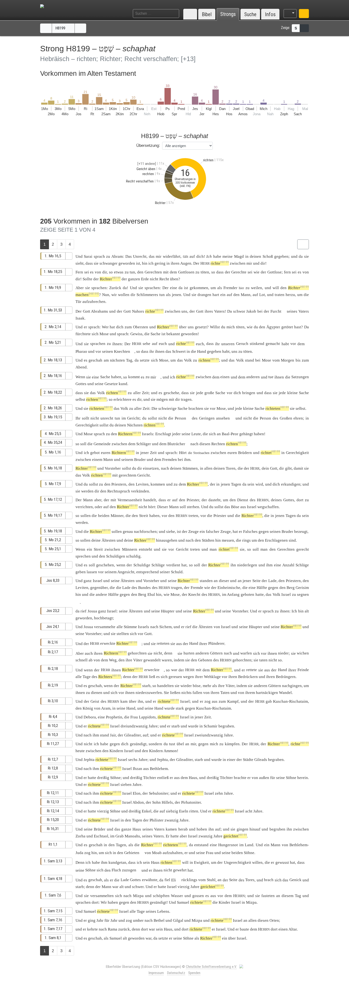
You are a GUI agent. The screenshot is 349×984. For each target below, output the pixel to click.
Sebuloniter (158, 793)
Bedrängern (286, 676)
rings (246, 540)
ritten (193, 811)
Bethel (159, 920)
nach (194, 444)
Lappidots (147, 717)
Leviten (142, 484)
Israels (147, 434)
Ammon (170, 751)
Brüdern (245, 452)
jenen (176, 294)
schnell (81, 660)
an (219, 880)
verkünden (140, 491)
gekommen (199, 288)
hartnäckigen (267, 692)
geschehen (105, 565)
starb (146, 685)
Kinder (224, 902)
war (174, 670)
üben (174, 279)
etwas (118, 272)
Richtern (129, 434)
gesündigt (138, 744)
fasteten (268, 895)
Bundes (144, 587)
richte (220, 263)
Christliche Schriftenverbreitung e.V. (211, 967)
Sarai (88, 256)
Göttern (216, 653)
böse (197, 685)
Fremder (230, 288)
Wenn (80, 377)
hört (151, 507)
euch (163, 343)
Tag (129, 360)
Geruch (242, 343)
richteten (101, 408)
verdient (173, 565)
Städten (208, 540)
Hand (201, 351)
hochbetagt (103, 618)
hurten (189, 653)
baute (244, 929)
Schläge (158, 565)
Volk (188, 360)
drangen (204, 294)
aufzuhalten (173, 852)
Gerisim (302, 587)
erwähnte (149, 880)
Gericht (133, 418)
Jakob (251, 311)
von (97, 660)
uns (191, 327)
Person (180, 418)
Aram (105, 708)
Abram (117, 256)
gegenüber (99, 587)
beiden (103, 515)
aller (137, 393)
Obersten (140, 327)
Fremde (197, 587)
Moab (157, 852)
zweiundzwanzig (209, 735)
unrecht (106, 418)
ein (223, 294)
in (191, 862)
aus (214, 701)
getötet (287, 327)
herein (302, 777)
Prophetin (114, 717)
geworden (126, 263)
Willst (215, 327)
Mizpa (138, 895)
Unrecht (139, 256)
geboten (247, 594)
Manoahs (132, 836)
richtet (270, 452)
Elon (137, 793)
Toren (231, 468)
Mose (104, 334)
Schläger (143, 444)
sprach (99, 256)
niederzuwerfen (149, 692)
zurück (124, 929)
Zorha (80, 836)
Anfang (233, 594)
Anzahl (288, 565)
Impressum (156, 973)
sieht (79, 263)
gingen (242, 829)
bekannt (173, 334)
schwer (138, 886)
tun (132, 272)
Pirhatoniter (191, 802)
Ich (209, 256)
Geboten (205, 660)
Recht (164, 279)
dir (139, 399)
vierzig (103, 811)
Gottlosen (186, 272)
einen (225, 377)
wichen (303, 653)
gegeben (281, 256)
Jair (113, 735)
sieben (126, 784)
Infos (270, 14)
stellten (123, 633)
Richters (109, 676)
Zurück (115, 288)
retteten (163, 643)
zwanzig (172, 820)
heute (80, 751)
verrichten (84, 507)
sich (100, 870)
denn (168, 653)
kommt (134, 377)
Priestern (118, 484)
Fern (79, 272)
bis (298, 360)
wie (250, 327)
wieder (186, 685)
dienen (96, 692)
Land (249, 845)
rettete (251, 670)
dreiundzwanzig (134, 726)
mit (166, 272)
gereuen (175, 676)
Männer (117, 515)
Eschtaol (101, 836)
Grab (119, 836)
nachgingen (292, 685)
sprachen (99, 288)
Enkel (146, 811)
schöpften (161, 895)
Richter (110, 279)
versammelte (104, 627)
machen (87, 294)
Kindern (116, 751)
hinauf (255, 829)
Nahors (138, 311)
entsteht (145, 549)
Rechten (218, 444)
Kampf (233, 701)
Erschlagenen (276, 540)
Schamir (210, 726)
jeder (176, 434)
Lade (272, 580)
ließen (175, 692)
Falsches (250, 531)
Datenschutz (176, 973)
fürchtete (83, 334)
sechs (132, 759)
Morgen (287, 360)
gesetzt (201, 327)
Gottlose (274, 272)
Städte (248, 759)
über (183, 327)
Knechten (122, 351)
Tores (250, 880)
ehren (298, 418)
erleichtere (122, 399)
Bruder (140, 459)
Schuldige (141, 565)
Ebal (151, 594)
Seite (233, 880)
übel (180, 744)
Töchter (149, 777)
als (106, 938)
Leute (196, 434)
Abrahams (99, 311)
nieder (283, 653)
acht (248, 811)
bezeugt (300, 531)
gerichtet (235, 836)
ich (96, 744)
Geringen (207, 418)
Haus (136, 829)
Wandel (285, 692)
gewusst (282, 862)
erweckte (107, 643)
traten (279, 294)
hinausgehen (166, 540)
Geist (94, 701)
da (125, 288)
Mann (245, 294)
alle (120, 627)
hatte (92, 777)
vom (276, 360)
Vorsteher (113, 468)
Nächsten (135, 425)
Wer (105, 327)
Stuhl (211, 880)
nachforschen (145, 531)
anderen (253, 377)
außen (264, 777)
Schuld (177, 572)
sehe (146, 343)
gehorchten (137, 653)
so (111, 272)
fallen (197, 692)
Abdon (138, 802)
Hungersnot (228, 845)
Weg (113, 660)
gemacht (273, 343)
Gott (86, 311)
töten (205, 272)
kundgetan (117, 862)
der (212, 484)
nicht (154, 279)
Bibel (207, 14)
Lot (262, 294)
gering (160, 263)
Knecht (194, 594)
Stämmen (190, 468)
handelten (165, 685)
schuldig (133, 556)
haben (116, 377)
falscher (212, 531)
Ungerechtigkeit (237, 862)
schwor (239, 311)
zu (108, 256)
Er (168, 836)
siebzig (172, 811)
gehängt (246, 434)
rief (83, 611)
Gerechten (153, 272)
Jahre (153, 726)
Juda (79, 852)
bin (144, 263)
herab (183, 829)
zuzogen (129, 870)
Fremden (169, 459)
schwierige (167, 408)
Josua (92, 611)
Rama (112, 929)
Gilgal (178, 920)
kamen (171, 829)
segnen (303, 594)
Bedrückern (248, 676)
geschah (95, 360)
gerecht (302, 549)
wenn (120, 565)
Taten (225, 692)
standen (206, 580)
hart (215, 294)
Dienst (242, 500)
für (106, 920)
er (186, 852)
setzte (145, 360)
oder (98, 507)
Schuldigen (115, 556)
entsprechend (147, 572)
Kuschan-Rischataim (290, 701)
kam (123, 701)
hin (94, 852)
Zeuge (193, 531)
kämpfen (232, 744)
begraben (226, 726)
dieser (224, 580)
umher (138, 920)
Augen (185, 263)
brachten (196, 408)
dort (300, 500)
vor (293, 343)
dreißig (103, 777)
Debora (90, 717)
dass (89, 263)
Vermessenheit (130, 500)
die (240, 468)
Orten (274, 920)
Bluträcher (176, 444)
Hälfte (262, 587)
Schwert (179, 351)
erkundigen (290, 484)
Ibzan (137, 768)
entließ (163, 777)
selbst (80, 399)
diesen (204, 444)
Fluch (116, 870)
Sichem (165, 627)
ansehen (223, 418)
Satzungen (300, 377)
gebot (95, 452)
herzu (290, 294)
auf (192, 256)
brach (269, 880)
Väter (137, 660)
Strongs (228, 14)
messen (228, 540)
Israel (251, 507)
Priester (193, 500)
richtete (168, 701)
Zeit (145, 393)
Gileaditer (132, 735)
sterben (193, 507)
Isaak (80, 318)
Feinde (303, 670)
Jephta (89, 759)
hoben (202, 829)
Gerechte (238, 272)
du (223, 327)
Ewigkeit (201, 862)
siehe (170, 531)
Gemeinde (102, 444)
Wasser (177, 895)
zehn (219, 793)
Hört (183, 452)
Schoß (268, 256)
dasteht (214, 500)
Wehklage (212, 676)
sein (250, 484)
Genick (295, 880)
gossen (198, 895)
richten (208, 360)
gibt (288, 468)
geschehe (171, 393)
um (254, 540)
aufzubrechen (93, 301)
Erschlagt (163, 434)
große (209, 393)
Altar (292, 929)
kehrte (92, 929)
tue (271, 377)
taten (263, 660)
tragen (186, 399)
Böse (235, 507)
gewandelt (152, 660)
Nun (105, 294)
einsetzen (151, 468)
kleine (292, 393)
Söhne (115, 777)
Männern (129, 549)
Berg (291, 587)
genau (128, 531)
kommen (158, 484)
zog (207, 701)
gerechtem (127, 475)
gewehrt (180, 870)
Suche (250, 14)
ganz (88, 580)
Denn (80, 862)
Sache (155, 334)
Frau (134, 717)
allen (208, 468)
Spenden (194, 973)
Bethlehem (159, 768)
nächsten (117, 360)
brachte (240, 777)
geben (80, 572)
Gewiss (136, 334)
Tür (78, 301)
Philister (157, 820)
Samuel (183, 902)
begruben (277, 829)
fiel (167, 880)
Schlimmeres (147, 294)
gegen (273, 587)
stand (249, 360)
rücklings (189, 880)
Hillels (167, 802)
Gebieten (131, 852)
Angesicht (125, 572)
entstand (201, 845)
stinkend (257, 343)
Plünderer (216, 643)
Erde (145, 279)
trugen (176, 587)
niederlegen (247, 565)
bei (257, 360)
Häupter (167, 611)
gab (269, 701)
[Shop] (304, 13)
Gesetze (111, 384)
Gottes (80, 384)
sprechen (83, 556)
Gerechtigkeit (87, 425)
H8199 (60, 28)
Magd (239, 256)
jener (144, 452)
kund (123, 384)
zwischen (237, 263)
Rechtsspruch (118, 491)
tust (172, 744)
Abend (81, 367)
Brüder (99, 829)
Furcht (275, 311)
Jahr (100, 920)
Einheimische (228, 587)
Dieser (162, 507)
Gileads (260, 759)
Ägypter (273, 327)
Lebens (163, 911)
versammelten (102, 895)
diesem (287, 895)
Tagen (236, 484)
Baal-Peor (230, 434)
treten (193, 515)
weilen (256, 288)
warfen (246, 653)
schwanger (108, 263)
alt (307, 611)
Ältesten (109, 540)
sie (275, 393)
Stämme (130, 627)
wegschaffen (268, 507)
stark (180, 708)
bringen (248, 393)
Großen (286, 418)
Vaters (219, 311)
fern (287, 272)
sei (250, 272)
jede (199, 393)
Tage (87, 676)
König (88, 708)
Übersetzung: (148, 145)
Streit (143, 515)
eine (173, 288)
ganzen (134, 279)
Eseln (183, 811)
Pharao (81, 351)
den (121, 660)
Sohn (156, 802)
